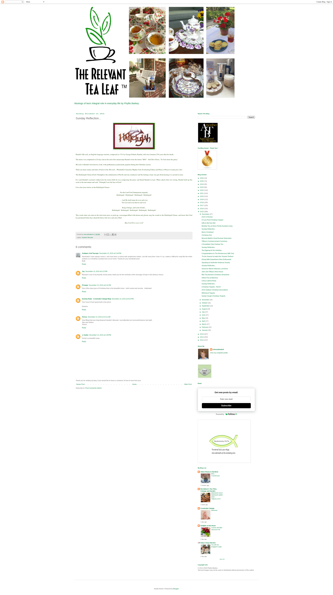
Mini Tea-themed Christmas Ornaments (215, 275)
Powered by (220, 414)
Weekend (214, 510)
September (206, 306)
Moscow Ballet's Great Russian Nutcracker (217, 238)
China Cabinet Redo (209, 281)
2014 (202, 334)
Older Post (188, 384)
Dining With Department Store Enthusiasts (216, 259)
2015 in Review (207, 217)
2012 (202, 340)
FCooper (85, 285)
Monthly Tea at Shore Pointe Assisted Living (217, 226)
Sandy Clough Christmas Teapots (213, 296)
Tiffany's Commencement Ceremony (214, 241)
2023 (202, 187)
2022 (202, 190)
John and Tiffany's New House (212, 272)
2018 (202, 202)
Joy (83, 271)
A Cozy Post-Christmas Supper (212, 220)
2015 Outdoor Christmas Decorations (215, 290)
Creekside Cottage (207, 508)
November (206, 300)
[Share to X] (110, 234)
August (204, 309)
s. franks (85, 335)
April (204, 321)
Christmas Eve (207, 235)
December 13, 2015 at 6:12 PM (96, 271)
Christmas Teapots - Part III (211, 287)
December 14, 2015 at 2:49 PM (100, 335)
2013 (202, 337)
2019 (202, 199)
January (205, 330)
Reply (84, 264)
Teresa (84, 317)
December (206, 214)
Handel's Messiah (87, 237)
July (203, 312)
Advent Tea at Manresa (210, 278)
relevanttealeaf (218, 349)
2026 (202, 178)
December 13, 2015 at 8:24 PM (123, 299)
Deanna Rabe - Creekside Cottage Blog (96, 299)
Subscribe (226, 405)
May (203, 318)
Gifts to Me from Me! (209, 223)
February (205, 327)
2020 (202, 196)
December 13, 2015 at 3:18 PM (110, 253)
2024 (202, 184)
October (205, 303)
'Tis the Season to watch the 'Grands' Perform (217, 256)
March (204, 324)
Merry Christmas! (208, 232)
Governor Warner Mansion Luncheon (215, 269)
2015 (202, 212)
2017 (202, 205)
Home (134, 384)
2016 (202, 209)
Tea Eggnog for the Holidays (212, 250)
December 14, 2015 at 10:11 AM (99, 317)
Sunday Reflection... (209, 229)
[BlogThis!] (108, 234)
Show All (222, 559)
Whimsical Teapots (208, 293)
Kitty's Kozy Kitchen (208, 543)
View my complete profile (219, 353)
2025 (202, 181)
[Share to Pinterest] (115, 234)
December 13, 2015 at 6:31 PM (100, 285)
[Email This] (105, 234)
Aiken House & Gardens (209, 472)
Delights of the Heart (208, 526)
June (204, 315)
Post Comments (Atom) (93, 388)
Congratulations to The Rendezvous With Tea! (218, 253)
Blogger (176, 589)
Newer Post (80, 384)
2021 (202, 193)
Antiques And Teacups (90, 253)
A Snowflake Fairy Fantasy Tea (212, 244)
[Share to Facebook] (113, 234)
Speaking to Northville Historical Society (216, 262)
